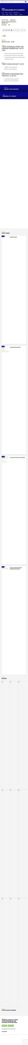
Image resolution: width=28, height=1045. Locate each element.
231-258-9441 (4, 1031)
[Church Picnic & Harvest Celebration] (5, 510)
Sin (6, 22)
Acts (9, 24)
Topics (3, 14)
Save (4, 35)
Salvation (4, 22)
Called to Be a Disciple (11, 89)
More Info (4, 1025)
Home (3, 12)
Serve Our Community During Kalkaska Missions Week (16, 568)
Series (7, 14)
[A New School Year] (5, 290)
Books (11, 14)
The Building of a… (16, 12)
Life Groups (4, 24)
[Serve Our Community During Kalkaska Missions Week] (5, 620)
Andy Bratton (13, 19)
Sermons (6, 12)
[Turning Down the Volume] (5, 400)
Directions (10, 1025)
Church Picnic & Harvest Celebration (17, 457)
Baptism (10, 12)
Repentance (13, 21)
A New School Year (13, 236)
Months (20, 14)
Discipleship (8, 21)
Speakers (16, 14)
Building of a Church (9, 96)
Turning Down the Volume (15, 347)
